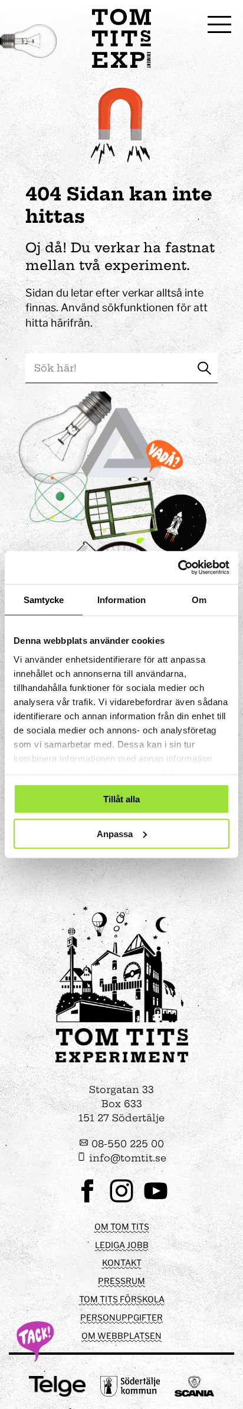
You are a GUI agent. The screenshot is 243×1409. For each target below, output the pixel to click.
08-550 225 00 (126, 1144)
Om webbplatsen (121, 1336)
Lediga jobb (122, 1245)
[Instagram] (121, 1201)
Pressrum (121, 1281)
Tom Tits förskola (122, 1299)
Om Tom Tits (121, 1227)
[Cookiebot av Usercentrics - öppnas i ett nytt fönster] (177, 567)
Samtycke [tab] (44, 599)
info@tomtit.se (126, 1158)
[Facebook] (87, 1201)
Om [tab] (199, 599)
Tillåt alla (121, 799)
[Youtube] (156, 1201)
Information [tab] (121, 599)
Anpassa (115, 833)
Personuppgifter (121, 1317)
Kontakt (122, 1262)
